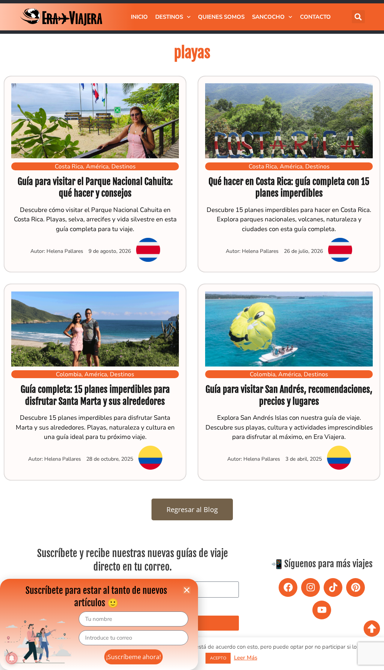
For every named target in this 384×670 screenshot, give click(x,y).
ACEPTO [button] (218, 658)
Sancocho (268, 17)
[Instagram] (310, 587)
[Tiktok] (333, 587)
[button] (358, 16)
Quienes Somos (221, 17)
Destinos (169, 17)
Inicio (139, 17)
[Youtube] (321, 610)
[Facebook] (288, 587)
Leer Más (245, 657)
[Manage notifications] (12, 658)
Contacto (315, 17)
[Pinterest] (355, 587)
